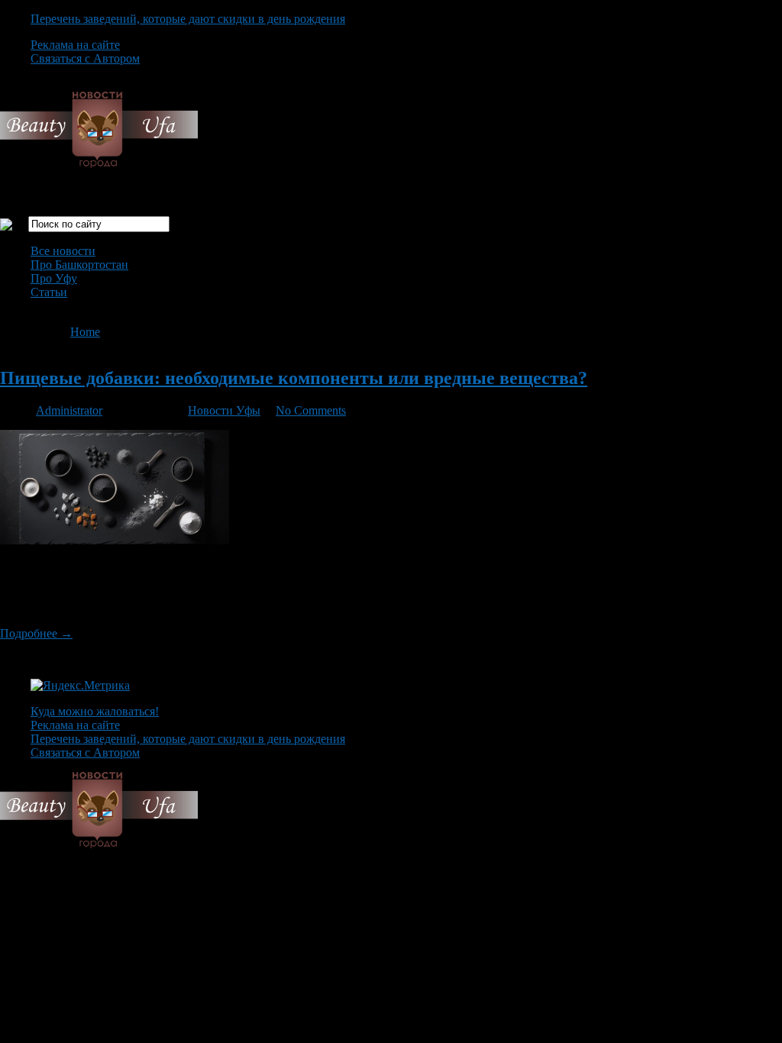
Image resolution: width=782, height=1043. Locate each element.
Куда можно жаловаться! (95, 711)
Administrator (69, 410)
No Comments (311, 410)
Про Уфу (54, 278)
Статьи (49, 292)
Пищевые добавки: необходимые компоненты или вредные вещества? (293, 378)
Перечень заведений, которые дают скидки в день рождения (188, 18)
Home (85, 331)
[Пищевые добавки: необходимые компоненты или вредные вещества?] (114, 540)
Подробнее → (36, 633)
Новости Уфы (224, 410)
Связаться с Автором (85, 58)
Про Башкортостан (79, 264)
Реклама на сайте (75, 44)
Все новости (63, 250)
